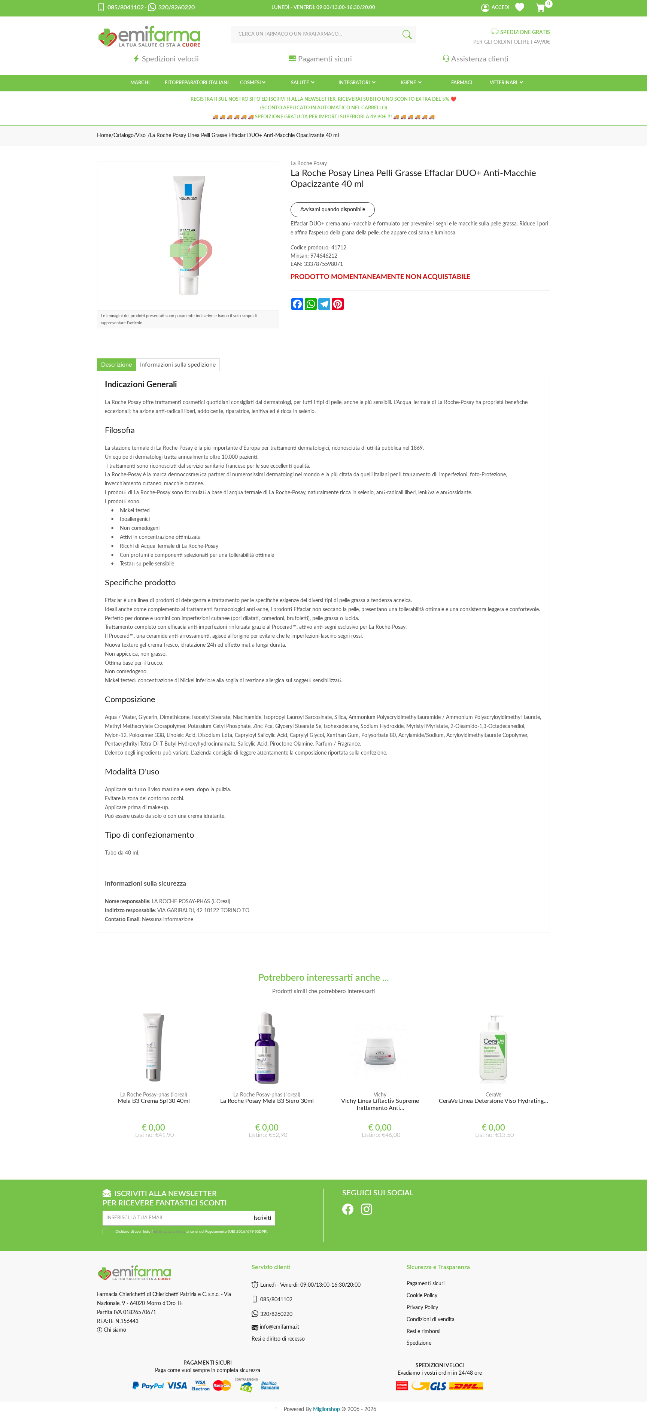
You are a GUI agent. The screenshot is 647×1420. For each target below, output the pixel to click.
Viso (141, 135)
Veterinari (504, 83)
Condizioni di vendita (431, 1319)
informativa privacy (169, 1232)
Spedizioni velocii (170, 59)
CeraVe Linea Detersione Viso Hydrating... (493, 1101)
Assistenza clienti (479, 59)
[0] (541, 6)
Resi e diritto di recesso (278, 1339)
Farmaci (462, 83)
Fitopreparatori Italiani (197, 83)
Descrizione (116, 365)
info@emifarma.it (279, 1327)
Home (104, 135)
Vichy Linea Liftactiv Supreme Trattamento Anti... (380, 1104)
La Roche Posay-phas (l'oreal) (153, 1095)
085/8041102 (276, 1299)
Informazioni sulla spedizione (178, 365)
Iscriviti (262, 1218)
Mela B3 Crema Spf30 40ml (154, 1101)
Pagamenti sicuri (325, 59)
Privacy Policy (422, 1307)
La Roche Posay (309, 163)
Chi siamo (114, 1330)
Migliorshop (326, 1409)
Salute (300, 83)
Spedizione (419, 1343)
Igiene (409, 83)
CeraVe (493, 1095)
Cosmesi (250, 83)
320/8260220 (276, 1314)
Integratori (354, 83)
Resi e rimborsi (423, 1331)
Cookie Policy (422, 1295)
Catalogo (123, 135)
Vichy (380, 1095)
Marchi (140, 83)
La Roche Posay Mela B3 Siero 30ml (267, 1101)
